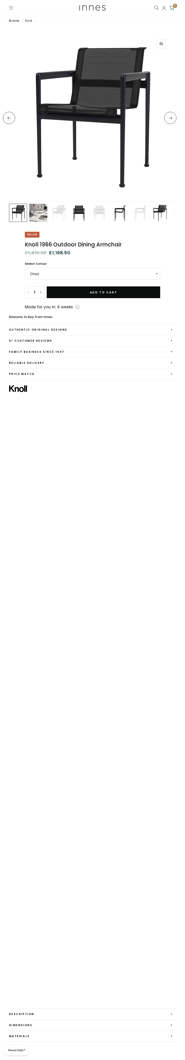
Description (21, 1014)
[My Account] (164, 8)
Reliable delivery (26, 363)
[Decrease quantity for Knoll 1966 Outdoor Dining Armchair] (28, 292)
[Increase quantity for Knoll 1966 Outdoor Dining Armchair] (40, 292)
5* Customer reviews (30, 341)
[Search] (156, 8)
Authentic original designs (38, 330)
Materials (19, 1036)
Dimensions (20, 1025)
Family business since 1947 (36, 352)
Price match (22, 374)
